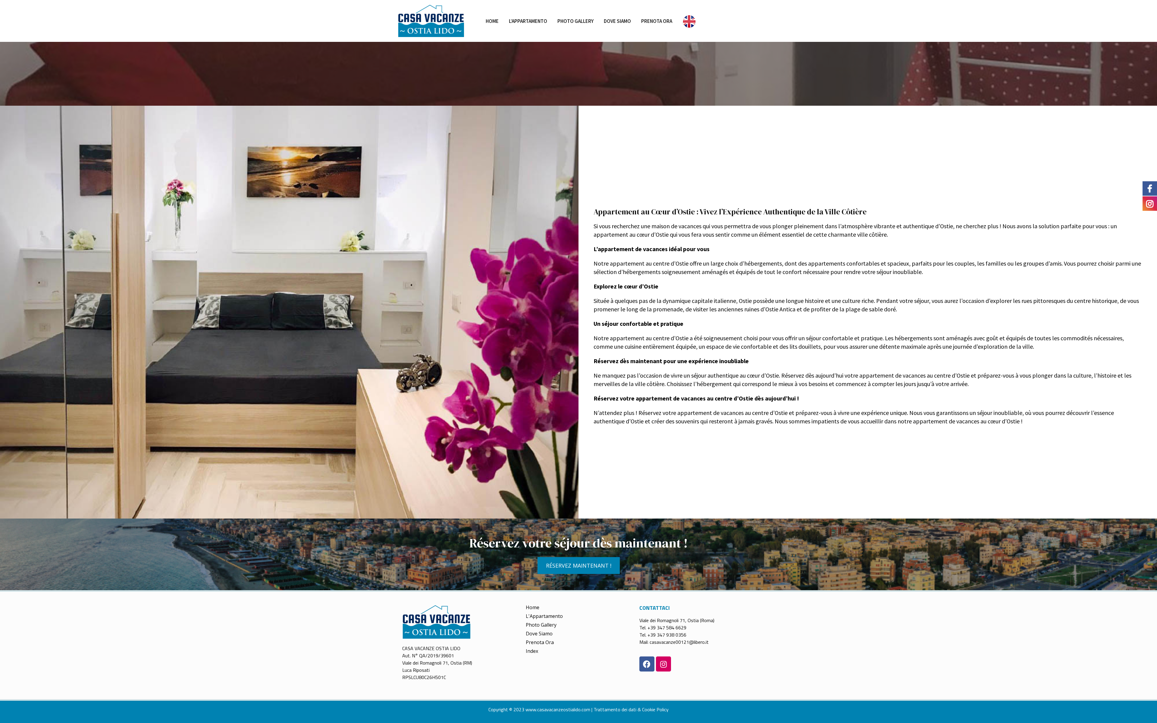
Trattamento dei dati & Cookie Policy (631, 709)
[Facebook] (646, 664)
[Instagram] (663, 664)
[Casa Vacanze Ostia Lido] (431, 20)
